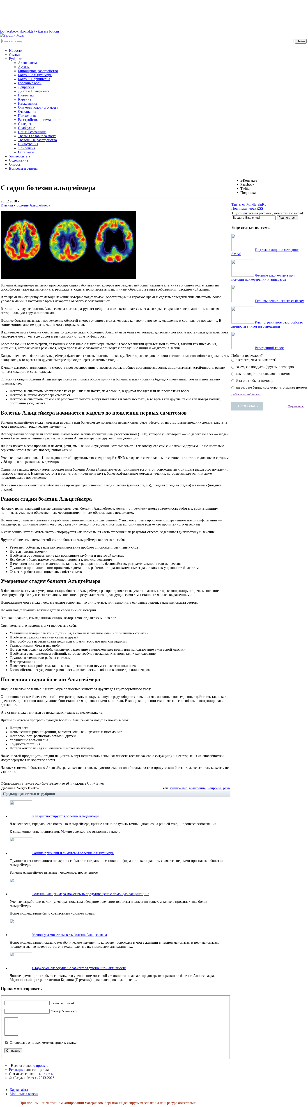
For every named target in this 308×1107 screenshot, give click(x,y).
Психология (27, 115)
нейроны (214, 788)
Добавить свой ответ (246, 394)
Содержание (18, 160)
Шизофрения (28, 144)
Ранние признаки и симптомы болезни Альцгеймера (73, 853)
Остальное (26, 152)
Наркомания (27, 103)
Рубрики (15, 59)
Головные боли (29, 83)
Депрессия (26, 87)
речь (226, 788)
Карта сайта (19, 1090)
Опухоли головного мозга (38, 107)
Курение (24, 99)
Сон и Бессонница (32, 132)
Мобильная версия (24, 1094)
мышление (197, 788)
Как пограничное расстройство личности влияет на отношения (267, 324)
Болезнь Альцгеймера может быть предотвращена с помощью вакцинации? (90, 894)
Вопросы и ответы (23, 168)
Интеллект (26, 95)
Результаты (296, 406)
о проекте (40, 1065)
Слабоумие (26, 128)
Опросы (15, 164)
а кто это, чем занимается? (255, 360)
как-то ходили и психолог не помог (262, 373)
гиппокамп (178, 788)
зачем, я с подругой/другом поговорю (264, 367)
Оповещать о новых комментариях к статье (43, 1042)
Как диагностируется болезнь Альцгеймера (65, 816)
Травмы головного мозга (37, 136)
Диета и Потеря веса (34, 91)
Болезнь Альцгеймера (35, 75)
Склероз (24, 124)
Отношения (27, 111)
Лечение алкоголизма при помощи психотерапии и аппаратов (263, 277)
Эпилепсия (26, 148)
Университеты (20, 156)
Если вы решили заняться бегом (279, 301)
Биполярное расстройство (38, 71)
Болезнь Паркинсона (34, 79)
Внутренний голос (269, 348)
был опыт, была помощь (254, 380)
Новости (15, 50)
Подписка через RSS (247, 208)
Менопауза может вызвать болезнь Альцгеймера (69, 935)
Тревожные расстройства (37, 140)
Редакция (16, 1070)
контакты (46, 1074)
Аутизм (24, 67)
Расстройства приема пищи (39, 120)
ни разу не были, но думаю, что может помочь (271, 387)
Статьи (14, 54)
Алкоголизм (27, 63)
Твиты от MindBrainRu (248, 204)
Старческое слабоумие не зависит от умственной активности (79, 968)
